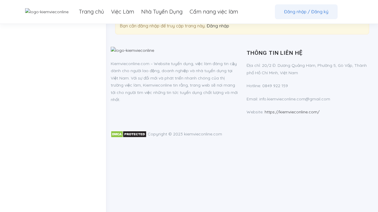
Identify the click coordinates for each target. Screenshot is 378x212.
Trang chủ (91, 11)
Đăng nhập (218, 26)
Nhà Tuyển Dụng (162, 11)
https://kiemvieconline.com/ (292, 112)
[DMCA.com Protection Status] (128, 134)
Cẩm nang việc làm (214, 11)
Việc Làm (122, 11)
